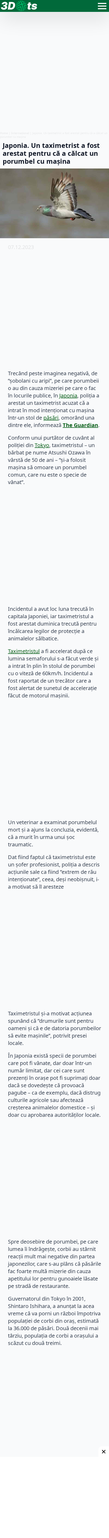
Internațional (20, 133)
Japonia (68, 395)
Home (4, 133)
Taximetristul (24, 651)
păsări (50, 417)
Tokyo (42, 445)
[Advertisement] (54, 71)
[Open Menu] (102, 6)
